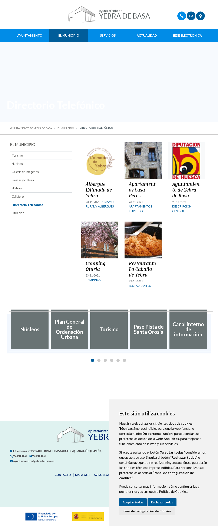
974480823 (20, 456)
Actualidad (147, 35)
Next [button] (211, 329)
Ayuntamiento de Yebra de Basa (31, 128)
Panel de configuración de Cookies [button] (147, 511)
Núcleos (17, 164)
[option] (30, 329)
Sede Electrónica (187, 35)
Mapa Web (82, 475)
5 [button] (118, 360)
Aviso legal (102, 475)
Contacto (63, 475)
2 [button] (98, 360)
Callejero (18, 196)
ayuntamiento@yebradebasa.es (33, 461)
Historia (17, 188)
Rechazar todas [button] (162, 502)
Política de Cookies (173, 491)
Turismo (17, 155)
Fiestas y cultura (23, 180)
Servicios (108, 35)
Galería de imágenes (25, 172)
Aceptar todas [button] (133, 502)
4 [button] (111, 360)
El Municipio (68, 35)
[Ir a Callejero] (200, 16)
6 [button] (124, 360)
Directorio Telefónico (27, 205)
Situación (18, 213)
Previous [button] (7, 329)
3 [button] (105, 360)
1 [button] (92, 360)
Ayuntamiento (29, 35)
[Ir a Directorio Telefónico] (181, 16)
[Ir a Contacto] (191, 16)
